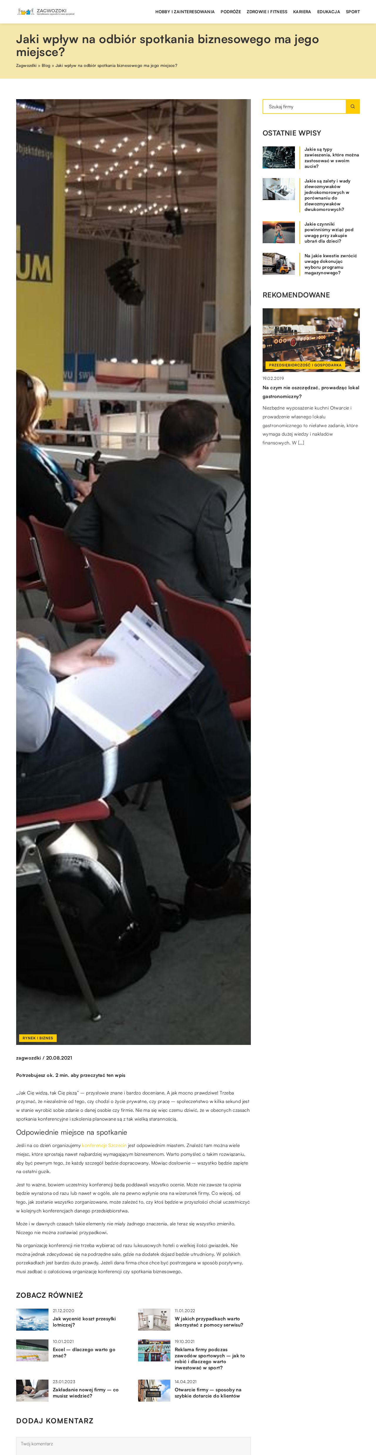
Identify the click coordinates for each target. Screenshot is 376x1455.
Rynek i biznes (38, 1038)
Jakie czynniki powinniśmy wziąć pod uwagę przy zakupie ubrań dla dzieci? (329, 232)
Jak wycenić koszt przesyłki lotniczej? (84, 1322)
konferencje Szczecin (104, 1145)
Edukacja (328, 11)
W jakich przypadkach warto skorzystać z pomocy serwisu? (209, 1322)
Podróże (231, 11)
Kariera (302, 11)
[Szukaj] (353, 106)
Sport (353, 11)
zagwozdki (28, 1057)
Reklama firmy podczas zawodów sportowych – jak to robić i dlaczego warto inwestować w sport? (210, 1358)
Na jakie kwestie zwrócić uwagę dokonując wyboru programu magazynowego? (331, 264)
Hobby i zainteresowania (185, 11)
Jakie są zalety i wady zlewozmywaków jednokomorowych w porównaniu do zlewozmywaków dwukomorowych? (328, 195)
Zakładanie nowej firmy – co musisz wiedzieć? (86, 1393)
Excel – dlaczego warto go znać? (84, 1352)
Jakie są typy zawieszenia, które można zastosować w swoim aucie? (332, 157)
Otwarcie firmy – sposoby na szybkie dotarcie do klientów (208, 1393)
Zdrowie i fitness (267, 11)
